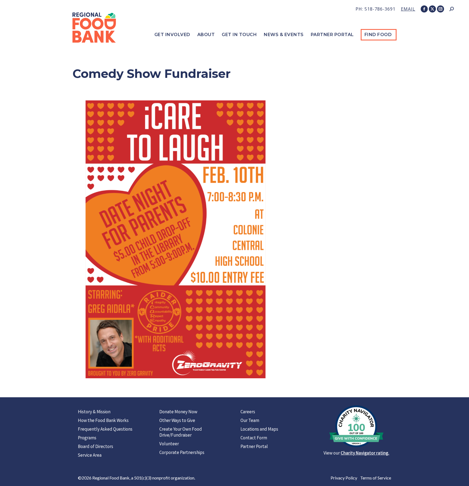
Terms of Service (375, 477)
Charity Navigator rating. (365, 453)
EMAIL (408, 9)
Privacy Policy (344, 477)
